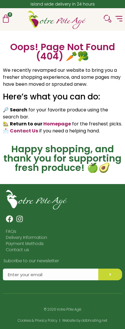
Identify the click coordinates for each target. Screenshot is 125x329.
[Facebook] (9, 219)
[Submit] (110, 274)
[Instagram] (19, 219)
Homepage (57, 123)
